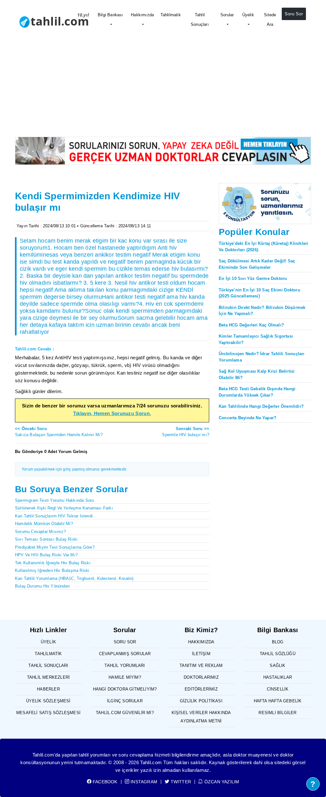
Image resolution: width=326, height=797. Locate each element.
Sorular (227, 14)
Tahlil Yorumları (124, 665)
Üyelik (248, 14)
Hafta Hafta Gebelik (278, 700)
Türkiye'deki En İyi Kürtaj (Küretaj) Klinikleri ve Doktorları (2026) (263, 246)
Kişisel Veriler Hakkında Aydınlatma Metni (201, 716)
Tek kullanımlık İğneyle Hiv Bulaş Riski (52, 562)
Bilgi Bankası (110, 14)
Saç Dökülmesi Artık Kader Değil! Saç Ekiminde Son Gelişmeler (257, 264)
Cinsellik (278, 689)
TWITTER (180, 781)
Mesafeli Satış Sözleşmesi (48, 712)
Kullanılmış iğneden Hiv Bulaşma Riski (52, 570)
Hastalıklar (277, 677)
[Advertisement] (163, 89)
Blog (278, 642)
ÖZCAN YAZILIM (221, 781)
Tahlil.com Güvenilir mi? (125, 712)
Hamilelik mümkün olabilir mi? (44, 523)
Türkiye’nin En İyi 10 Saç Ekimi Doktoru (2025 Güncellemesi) (259, 293)
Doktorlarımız (201, 677)
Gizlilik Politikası (201, 700)
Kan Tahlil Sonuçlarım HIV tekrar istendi (54, 516)
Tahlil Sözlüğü (277, 653)
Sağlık (277, 665)
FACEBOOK (104, 781)
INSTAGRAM (143, 781)
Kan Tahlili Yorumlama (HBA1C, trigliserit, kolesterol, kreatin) (74, 578)
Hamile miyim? (125, 677)
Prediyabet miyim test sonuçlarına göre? (55, 547)
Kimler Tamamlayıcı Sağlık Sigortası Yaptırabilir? (256, 339)
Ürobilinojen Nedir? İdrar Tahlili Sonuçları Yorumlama (262, 356)
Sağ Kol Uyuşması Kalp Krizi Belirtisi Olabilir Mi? (256, 374)
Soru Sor (294, 13)
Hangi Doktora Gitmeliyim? (125, 689)
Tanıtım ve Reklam (201, 665)
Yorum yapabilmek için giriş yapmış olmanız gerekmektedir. (74, 469)
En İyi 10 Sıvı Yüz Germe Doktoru (253, 278)
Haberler (48, 689)
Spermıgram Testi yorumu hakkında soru (54, 500)
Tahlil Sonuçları (200, 19)
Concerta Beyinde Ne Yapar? (247, 417)
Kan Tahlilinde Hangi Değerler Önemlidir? (261, 406)
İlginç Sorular (125, 700)
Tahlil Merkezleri (48, 677)
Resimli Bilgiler (277, 712)
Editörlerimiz (201, 689)
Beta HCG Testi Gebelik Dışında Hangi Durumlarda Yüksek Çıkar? (257, 392)
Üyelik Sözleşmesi (48, 700)
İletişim (201, 653)
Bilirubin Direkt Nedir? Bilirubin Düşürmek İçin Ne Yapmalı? (262, 310)
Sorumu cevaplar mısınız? (40, 531)
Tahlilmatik (170, 14)
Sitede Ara (270, 19)
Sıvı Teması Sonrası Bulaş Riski (46, 539)
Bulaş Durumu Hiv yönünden (42, 586)
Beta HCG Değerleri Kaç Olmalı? (251, 325)
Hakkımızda (142, 14)
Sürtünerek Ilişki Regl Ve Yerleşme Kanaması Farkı (64, 508)
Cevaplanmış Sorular (125, 653)
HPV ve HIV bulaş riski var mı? (46, 554)
